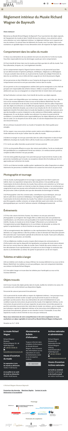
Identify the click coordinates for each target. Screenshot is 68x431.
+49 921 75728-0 (55, 354)
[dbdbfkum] (21, 408)
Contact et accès (40, 390)
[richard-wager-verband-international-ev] (55, 425)
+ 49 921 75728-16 (11, 348)
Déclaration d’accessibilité (13, 393)
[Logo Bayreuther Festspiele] (18, 425)
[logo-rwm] (13, 3)
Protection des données (12, 390)
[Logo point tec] (8, 425)
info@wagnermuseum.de (57, 358)
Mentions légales (28, 390)
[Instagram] (47, 3)
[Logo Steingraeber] (31, 425)
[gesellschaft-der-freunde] (43, 425)
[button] (2, 9)
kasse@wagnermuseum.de (13, 352)
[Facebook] (44, 3)
